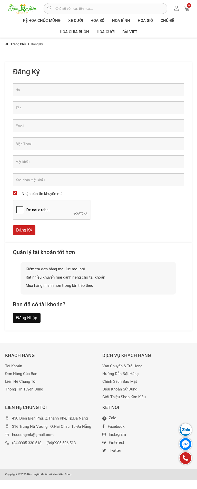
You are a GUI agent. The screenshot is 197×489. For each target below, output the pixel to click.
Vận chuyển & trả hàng (122, 366)
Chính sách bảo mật (119, 382)
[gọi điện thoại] (185, 458)
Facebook (116, 426)
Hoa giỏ (145, 20)
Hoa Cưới (106, 32)
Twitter (115, 450)
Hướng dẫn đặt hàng (120, 374)
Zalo (110, 418)
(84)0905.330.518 (26, 443)
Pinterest (116, 442)
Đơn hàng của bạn (21, 374)
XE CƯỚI (75, 20)
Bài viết (129, 32)
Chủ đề (167, 20)
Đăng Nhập (26, 318)
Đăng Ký (24, 230)
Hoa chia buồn (74, 32)
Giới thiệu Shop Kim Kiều (124, 397)
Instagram (117, 434)
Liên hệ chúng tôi (20, 382)
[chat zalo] (185, 429)
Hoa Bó (97, 20)
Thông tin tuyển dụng (24, 389)
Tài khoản (13, 366)
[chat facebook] (185, 444)
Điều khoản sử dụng (119, 389)
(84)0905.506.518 (61, 443)
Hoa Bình (121, 20)
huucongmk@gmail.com (33, 435)
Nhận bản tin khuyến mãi (43, 193)
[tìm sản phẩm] (49, 8)
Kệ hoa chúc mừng (42, 20)
